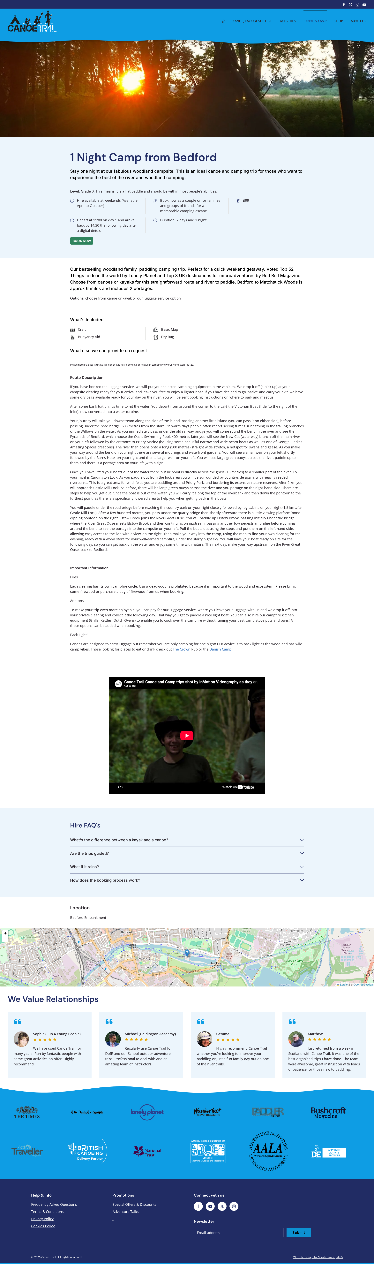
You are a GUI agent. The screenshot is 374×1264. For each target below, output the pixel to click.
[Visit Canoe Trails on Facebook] (198, 1206)
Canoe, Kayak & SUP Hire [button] (252, 21)
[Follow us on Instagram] (357, 4)
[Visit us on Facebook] (344, 4)
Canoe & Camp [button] (315, 21)
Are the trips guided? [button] (89, 853)
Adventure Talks (126, 1211)
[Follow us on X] (351, 4)
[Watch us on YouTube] (364, 4)
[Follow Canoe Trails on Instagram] (233, 1206)
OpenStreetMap (363, 984)
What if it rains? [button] (84, 866)
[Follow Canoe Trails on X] (222, 1206)
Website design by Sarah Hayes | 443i (318, 1257)
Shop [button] (338, 21)
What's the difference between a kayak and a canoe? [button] (119, 840)
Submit (298, 1232)
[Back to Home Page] (223, 21)
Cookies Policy (43, 1226)
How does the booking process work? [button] (105, 880)
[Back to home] (32, 21)
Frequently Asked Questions (54, 1204)
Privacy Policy (42, 1218)
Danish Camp (220, 649)
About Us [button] (358, 21)
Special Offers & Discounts (134, 1204)
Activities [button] (288, 21)
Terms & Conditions (47, 1211)
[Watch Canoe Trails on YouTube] (210, 1206)
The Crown (181, 649)
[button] (187, 953)
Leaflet (343, 984)
